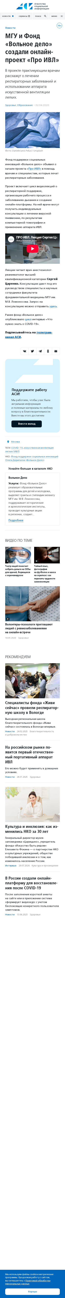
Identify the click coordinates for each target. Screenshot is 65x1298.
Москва (15, 441)
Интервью (10, 865)
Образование (25, 105)
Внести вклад (26, 423)
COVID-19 (17, 447)
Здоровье (10, 105)
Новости (10, 27)
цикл (28, 319)
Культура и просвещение (45, 865)
